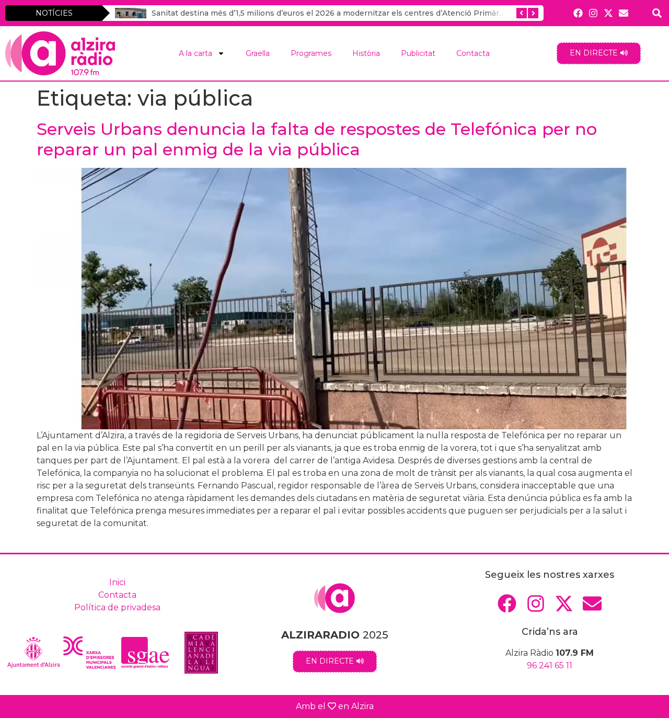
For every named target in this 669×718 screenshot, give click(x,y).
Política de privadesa (117, 607)
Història (366, 53)
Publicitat (418, 53)
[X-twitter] (608, 12)
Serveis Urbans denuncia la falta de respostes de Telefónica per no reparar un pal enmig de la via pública (317, 139)
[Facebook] (577, 12)
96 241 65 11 (549, 665)
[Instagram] (592, 12)
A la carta (195, 53)
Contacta (473, 53)
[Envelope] (623, 12)
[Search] (656, 12)
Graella (258, 53)
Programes (311, 53)
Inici (117, 582)
